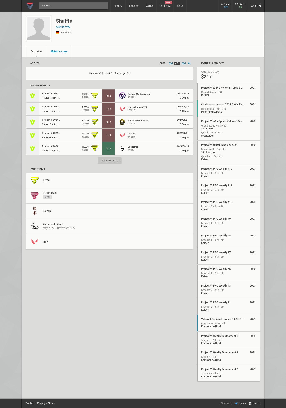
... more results (110, 160)
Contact (30, 403)
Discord (256, 403)
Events (149, 5)
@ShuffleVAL (63, 27)
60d (177, 63)
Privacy (41, 403)
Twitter (242, 403)
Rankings (165, 4)
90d (184, 63)
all (189, 63)
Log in (254, 5)
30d (171, 63)
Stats (180, 5)
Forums (118, 5)
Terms (51, 403)
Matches (134, 5)
